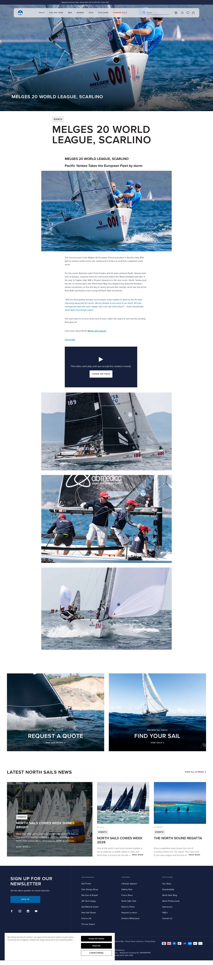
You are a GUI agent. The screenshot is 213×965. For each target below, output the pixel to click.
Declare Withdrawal (130, 918)
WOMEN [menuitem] (80, 13)
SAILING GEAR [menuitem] (56, 13)
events (58, 119)
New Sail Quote (88, 912)
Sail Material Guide (90, 907)
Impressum (167, 907)
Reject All (96, 946)
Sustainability (168, 889)
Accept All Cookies (96, 938)
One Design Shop (89, 889)
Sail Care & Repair (89, 895)
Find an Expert (88, 924)
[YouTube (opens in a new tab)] (36, 911)
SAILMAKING (87, 877)
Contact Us (167, 918)
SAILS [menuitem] (42, 13)
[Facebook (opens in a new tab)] (12, 911)
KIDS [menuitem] (91, 13)
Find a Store (127, 895)
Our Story (166, 883)
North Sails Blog (169, 895)
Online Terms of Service (134, 941)
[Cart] (193, 12)
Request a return (129, 912)
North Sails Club (128, 901)
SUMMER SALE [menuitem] (120, 13)
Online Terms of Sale (116, 941)
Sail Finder (86, 883)
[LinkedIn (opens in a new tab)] (28, 911)
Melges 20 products (97, 331)
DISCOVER (167, 877)
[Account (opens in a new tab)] (182, 12)
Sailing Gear (126, 889)
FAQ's (165, 912)
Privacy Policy (150, 941)
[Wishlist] (188, 12)
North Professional (171, 901)
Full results (70, 339)
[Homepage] (20, 13)
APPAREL (126, 877)
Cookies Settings (96, 953)
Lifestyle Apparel (129, 883)
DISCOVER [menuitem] (103, 13)
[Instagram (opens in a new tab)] (20, 911)
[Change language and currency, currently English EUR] (176, 13)
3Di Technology (88, 901)
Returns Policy (128, 907)
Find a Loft (86, 918)
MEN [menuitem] (70, 13)
